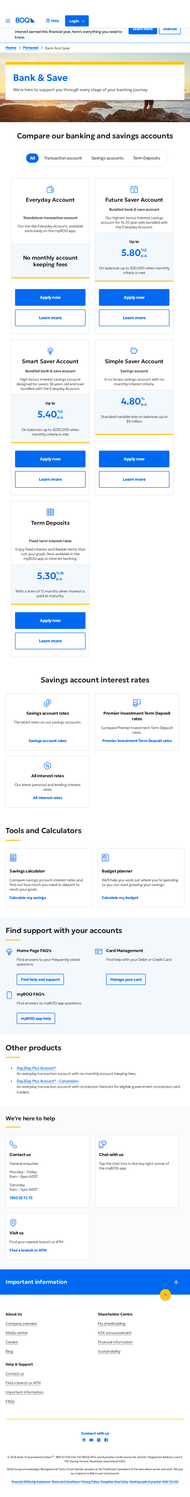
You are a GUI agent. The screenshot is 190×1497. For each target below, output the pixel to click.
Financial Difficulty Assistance (31, 1481)
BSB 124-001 (171, 1481)
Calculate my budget (120, 897)
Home (11, 47)
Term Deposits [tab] (146, 158)
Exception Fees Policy (114, 1481)
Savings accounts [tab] (107, 158)
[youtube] (91, 1441)
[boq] (25, 21)
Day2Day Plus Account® (36, 1068)
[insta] (98, 1441)
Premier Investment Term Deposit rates (137, 740)
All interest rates (47, 797)
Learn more (143, 28)
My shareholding (112, 1323)
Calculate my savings (28, 897)
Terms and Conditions (66, 1481)
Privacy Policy (90, 1481)
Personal (30, 47)
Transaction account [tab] (63, 158)
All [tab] (32, 158)
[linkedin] (84, 1441)
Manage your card (126, 979)
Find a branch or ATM (28, 1250)
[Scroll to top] (165, 1294)
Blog (9, 1351)
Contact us (15, 1373)
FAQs (10, 1401)
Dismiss (170, 28)
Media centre (16, 1332)
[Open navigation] (8, 20)
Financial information (115, 1342)
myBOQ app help (36, 1018)
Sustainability (109, 1351)
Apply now (50, 297)
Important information (25, 1392)
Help (55, 20)
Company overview (21, 1323)
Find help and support (40, 979)
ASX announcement (114, 1332)
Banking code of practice (145, 1481)
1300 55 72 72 (21, 1197)
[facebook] (106, 1441)
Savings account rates (47, 740)
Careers (12, 1342)
